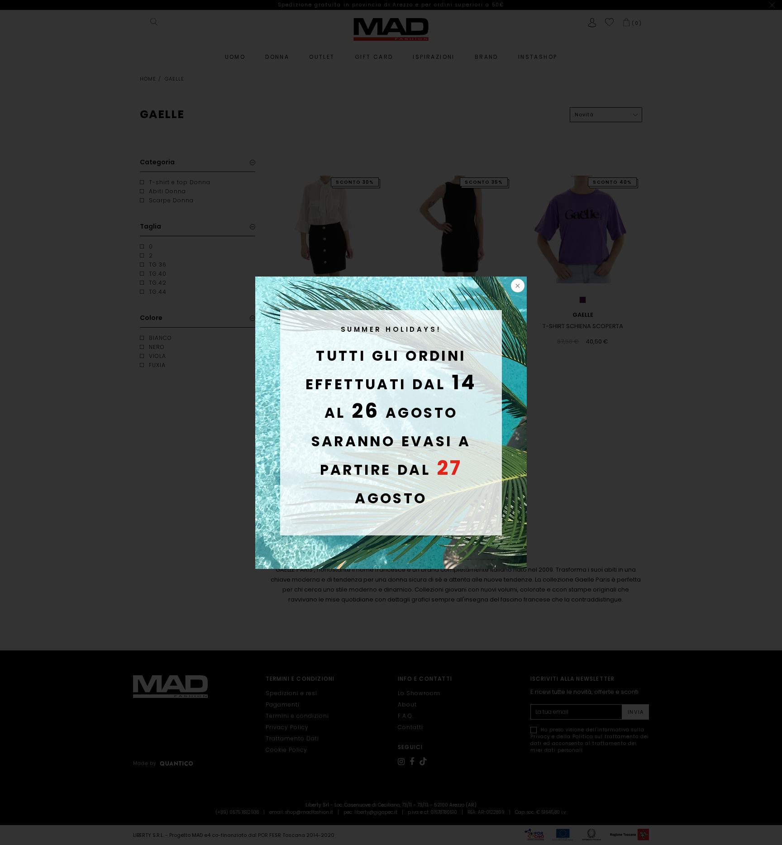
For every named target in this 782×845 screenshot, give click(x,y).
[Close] (517, 286)
